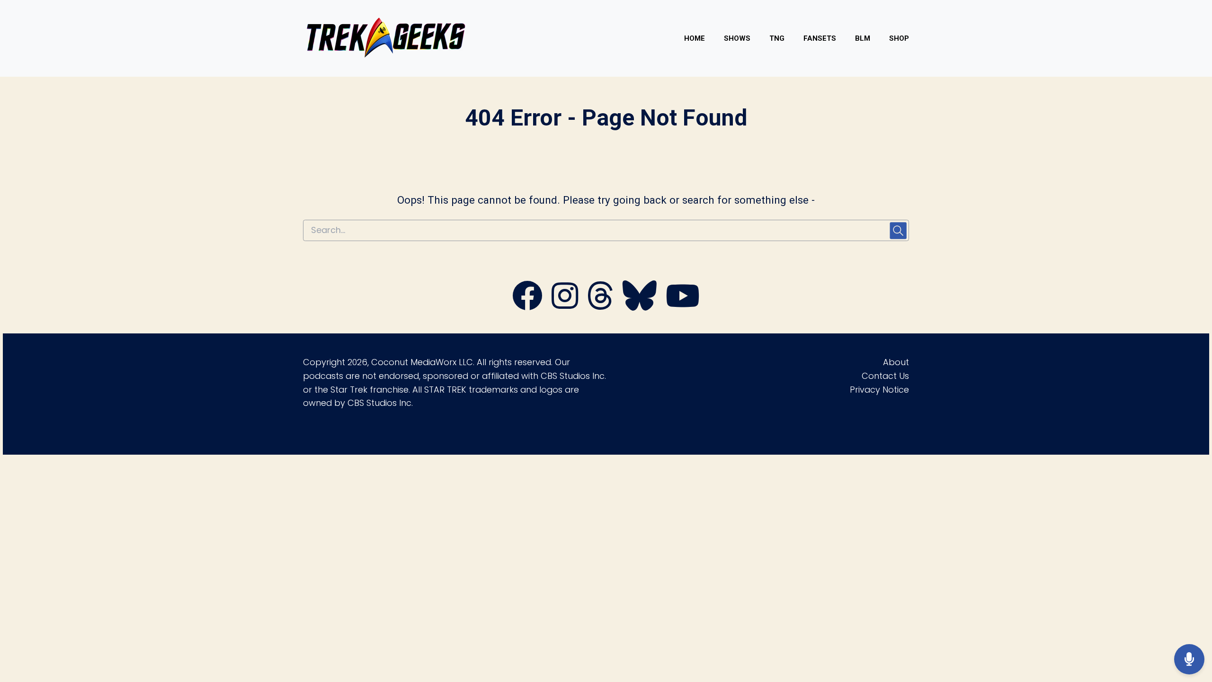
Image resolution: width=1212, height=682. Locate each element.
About (896, 362)
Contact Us (885, 376)
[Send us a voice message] (1189, 659)
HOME (694, 38)
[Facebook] (527, 306)
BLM (862, 38)
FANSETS (819, 38)
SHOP (899, 38)
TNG (776, 38)
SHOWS (737, 38)
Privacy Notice (879, 389)
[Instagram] (565, 306)
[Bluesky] (640, 306)
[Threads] (600, 306)
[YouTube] (683, 306)
